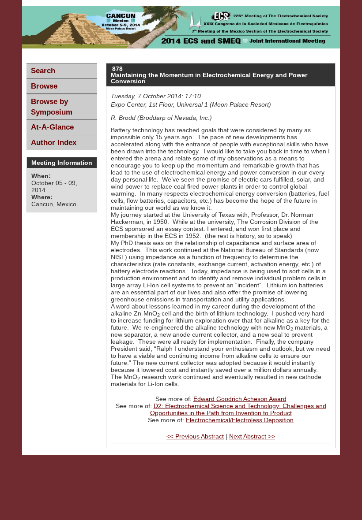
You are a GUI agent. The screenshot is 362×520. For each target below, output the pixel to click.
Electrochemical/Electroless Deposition (240, 419)
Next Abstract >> (252, 436)
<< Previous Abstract (195, 436)
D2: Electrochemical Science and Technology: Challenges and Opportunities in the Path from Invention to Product (238, 409)
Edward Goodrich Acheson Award (240, 398)
